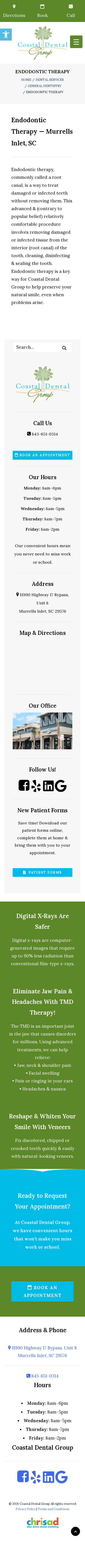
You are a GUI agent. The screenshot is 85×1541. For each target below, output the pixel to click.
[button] (6, 35)
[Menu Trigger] (76, 41)
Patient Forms (44, 872)
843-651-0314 (44, 434)
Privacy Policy (26, 1509)
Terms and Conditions (53, 1509)
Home (26, 80)
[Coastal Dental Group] (42, 43)
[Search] (42, 347)
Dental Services (50, 80)
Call (71, 15)
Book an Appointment (44, 455)
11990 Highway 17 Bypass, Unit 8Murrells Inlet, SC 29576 (44, 603)
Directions (14, 15)
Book (42, 15)
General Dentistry (44, 86)
